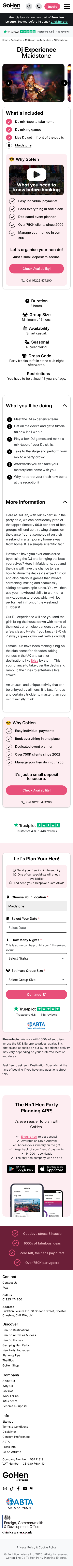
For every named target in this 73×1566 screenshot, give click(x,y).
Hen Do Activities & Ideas (19, 1335)
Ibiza (34, 660)
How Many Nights (26, 940)
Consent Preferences (16, 1436)
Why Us (7, 1385)
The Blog (8, 1360)
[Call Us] (39, 6)
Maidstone (23, 145)
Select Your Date (25, 918)
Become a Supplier (14, 1406)
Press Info (9, 1446)
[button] (29, 6)
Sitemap (7, 1421)
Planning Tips (11, 1355)
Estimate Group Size (28, 971)
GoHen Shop (10, 1365)
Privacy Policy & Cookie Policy (37, 1547)
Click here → (59, 21)
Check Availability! (37, 269)
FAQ (5, 1287)
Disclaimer (9, 1431)
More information (25, 502)
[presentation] (8, 83)
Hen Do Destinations (15, 1330)
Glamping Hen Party (15, 1345)
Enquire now (29, 1136)
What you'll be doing (29, 406)
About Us (8, 1380)
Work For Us (10, 1396)
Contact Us (9, 1282)
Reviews (7, 1391)
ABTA (6, 1441)
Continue (34, 994)
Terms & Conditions (15, 1426)
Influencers (9, 1401)
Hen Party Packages (16, 1350)
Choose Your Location (30, 897)
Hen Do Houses (12, 1340)
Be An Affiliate (11, 1452)
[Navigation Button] (67, 6)
